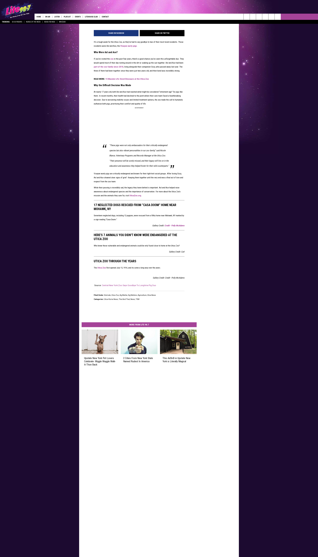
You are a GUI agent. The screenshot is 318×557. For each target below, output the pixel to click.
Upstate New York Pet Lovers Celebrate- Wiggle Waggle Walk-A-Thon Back (100, 361)
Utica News (151, 295)
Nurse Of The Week (33, 22)
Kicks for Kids (49, 22)
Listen (57, 17)
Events (78, 17)
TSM (137, 299)
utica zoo (115, 295)
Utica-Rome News (111, 299)
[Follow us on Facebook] (259, 17)
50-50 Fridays (17, 22)
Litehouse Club (91, 17)
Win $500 (62, 22)
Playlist (67, 17)
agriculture (142, 295)
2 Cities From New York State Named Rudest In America (138, 360)
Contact (105, 17)
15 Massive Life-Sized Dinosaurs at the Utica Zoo (127, 79)
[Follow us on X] (271, 17)
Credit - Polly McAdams (174, 225)
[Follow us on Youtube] (278, 17)
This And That (124, 299)
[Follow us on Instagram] (265, 17)
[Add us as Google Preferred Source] (253, 17)
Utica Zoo (101, 267)
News (133, 299)
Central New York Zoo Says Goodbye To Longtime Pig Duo (129, 285)
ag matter (123, 295)
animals (107, 295)
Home (39, 17)
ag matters (132, 295)
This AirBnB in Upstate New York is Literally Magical (176, 360)
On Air (47, 17)
